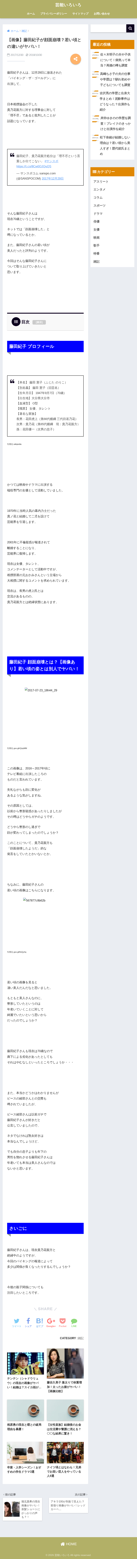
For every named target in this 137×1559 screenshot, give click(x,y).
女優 (96, 229)
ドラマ (98, 213)
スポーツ (99, 205)
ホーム (31, 13)
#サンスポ (51, 161)
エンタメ (99, 189)
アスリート (101, 181)
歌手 (96, 245)
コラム (98, 197)
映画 (96, 237)
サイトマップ (80, 13)
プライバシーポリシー (53, 13)
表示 (39, 322)
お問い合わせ (102, 13)
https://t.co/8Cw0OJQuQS (33, 166)
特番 (96, 253)
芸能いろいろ (68, 5)
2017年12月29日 (53, 178)
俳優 (96, 221)
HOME (71, 1544)
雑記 (81, 1338)
